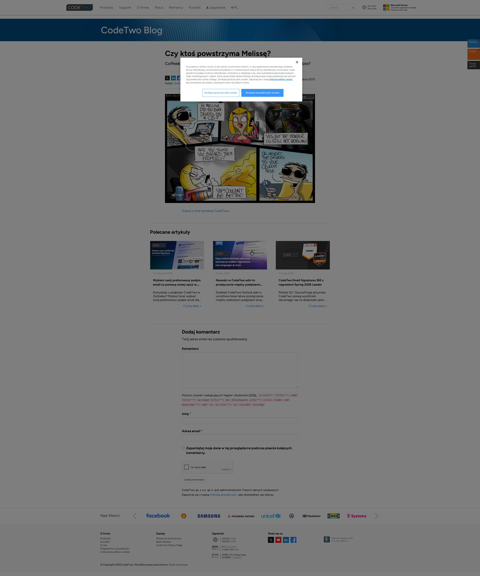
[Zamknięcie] (297, 62)
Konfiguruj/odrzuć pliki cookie (221, 92)
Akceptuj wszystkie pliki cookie (262, 92)
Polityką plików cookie (281, 79)
